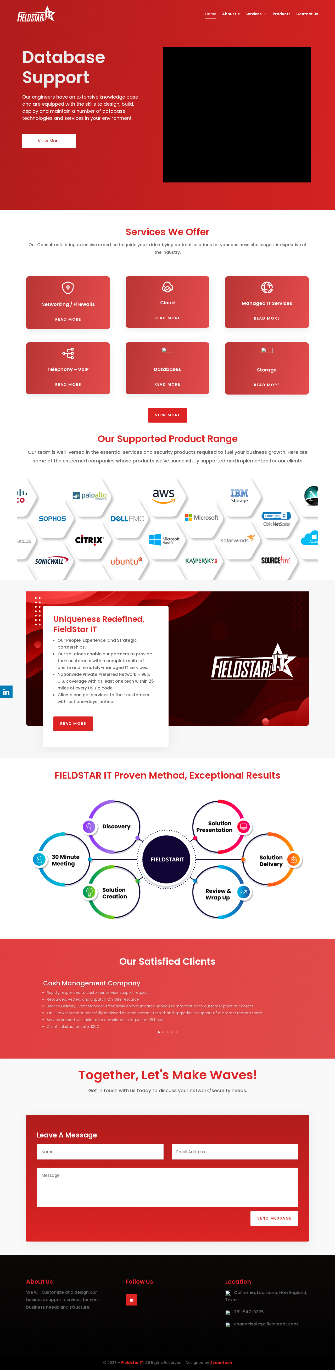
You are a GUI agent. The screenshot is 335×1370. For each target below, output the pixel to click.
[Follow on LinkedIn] (131, 1300)
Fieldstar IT (132, 1362)
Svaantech (221, 1362)
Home (210, 14)
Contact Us (307, 14)
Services (253, 14)
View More (167, 415)
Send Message (274, 1218)
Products (282, 14)
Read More (68, 319)
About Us (231, 14)
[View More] (70, 141)
